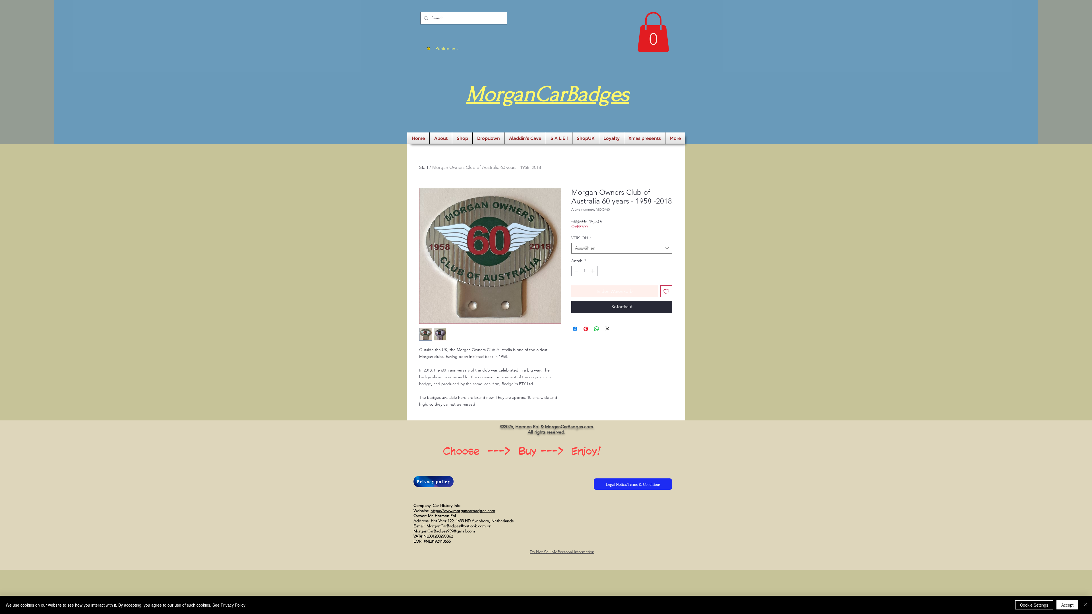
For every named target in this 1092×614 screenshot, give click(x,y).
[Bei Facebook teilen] (575, 328)
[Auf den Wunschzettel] (666, 291)
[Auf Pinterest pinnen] (585, 328)
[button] (653, 32)
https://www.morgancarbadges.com (463, 510)
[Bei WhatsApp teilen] (596, 328)
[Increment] (593, 271)
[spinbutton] (584, 271)
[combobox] (621, 248)
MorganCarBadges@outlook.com (456, 525)
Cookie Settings (1034, 605)
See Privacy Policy (228, 605)
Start (423, 167)
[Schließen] (1085, 604)
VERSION (581, 237)
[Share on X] (607, 328)
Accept (1067, 605)
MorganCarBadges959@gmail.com (444, 531)
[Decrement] (575, 271)
